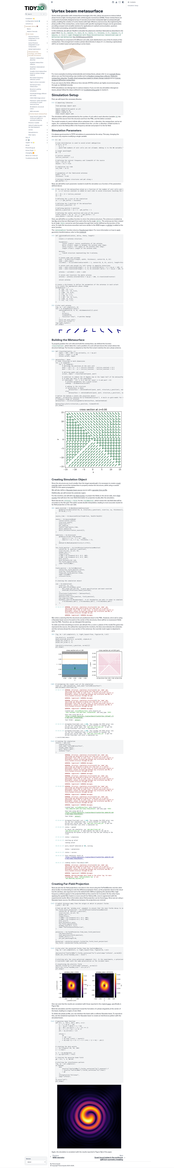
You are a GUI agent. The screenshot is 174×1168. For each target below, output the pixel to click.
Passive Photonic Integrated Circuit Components (33, 38)
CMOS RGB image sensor (37, 98)
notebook (82, 232)
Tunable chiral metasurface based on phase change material (38, 73)
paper (109, 1004)
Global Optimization (34, 49)
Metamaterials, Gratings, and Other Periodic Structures (34, 53)
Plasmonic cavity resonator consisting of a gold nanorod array (38, 102)
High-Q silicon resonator (37, 82)
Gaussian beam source (74, 490)
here (106, 898)
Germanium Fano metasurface (35, 85)
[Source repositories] (113, 2)
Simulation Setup (133, 5)
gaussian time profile (100, 490)
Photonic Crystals (33, 123)
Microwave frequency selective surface (36, 78)
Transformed (83, 230)
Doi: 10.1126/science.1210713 (83, 37)
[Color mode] (123, 2)
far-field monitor (79, 496)
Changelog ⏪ (30, 153)
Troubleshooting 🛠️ (32, 158)
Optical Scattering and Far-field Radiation (35, 126)
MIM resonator (34, 111)
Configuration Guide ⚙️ (33, 21)
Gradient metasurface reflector (36, 63)
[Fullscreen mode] (119, 2)
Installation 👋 (30, 18)
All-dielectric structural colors (37, 108)
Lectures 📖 (29, 24)
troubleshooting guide (91, 90)
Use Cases (30, 34)
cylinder (109, 225)
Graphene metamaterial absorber (37, 68)
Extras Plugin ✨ (31, 150)
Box (56, 221)
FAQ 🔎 (28, 137)
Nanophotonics (33, 132)
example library (114, 74)
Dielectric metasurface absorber (37, 59)
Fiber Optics (32, 135)
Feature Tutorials (32, 31)
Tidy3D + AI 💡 (30, 142)
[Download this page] (116, 2)
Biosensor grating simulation (35, 90)
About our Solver (31, 155)
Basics (29, 29)
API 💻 (28, 140)
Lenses (30, 130)
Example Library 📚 (32, 26)
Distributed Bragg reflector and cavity (38, 94)
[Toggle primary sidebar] (52, 2)
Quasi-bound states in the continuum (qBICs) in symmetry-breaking (38, 118)
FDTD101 (63, 85)
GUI (27, 145)
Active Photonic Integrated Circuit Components (33, 44)
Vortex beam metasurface (38, 114)
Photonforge (29, 148)
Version (28, 1159)
